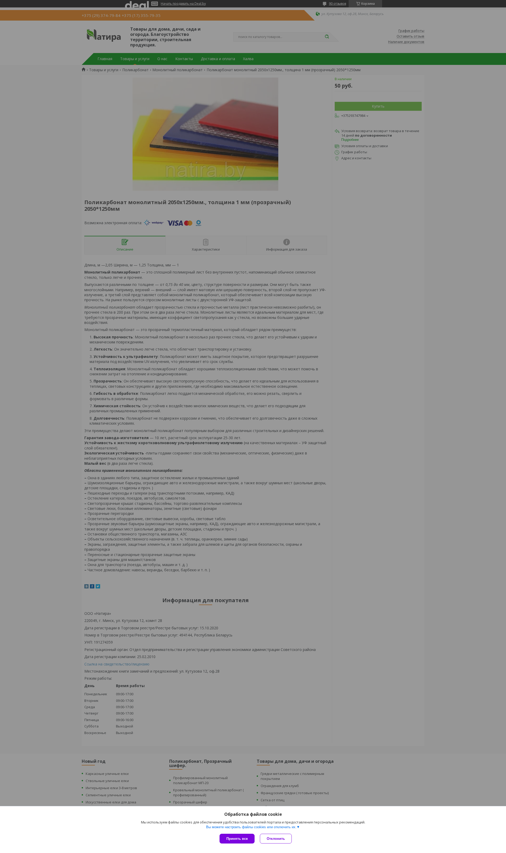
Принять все (237, 839)
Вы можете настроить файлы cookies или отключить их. (251, 827)
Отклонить (276, 839)
